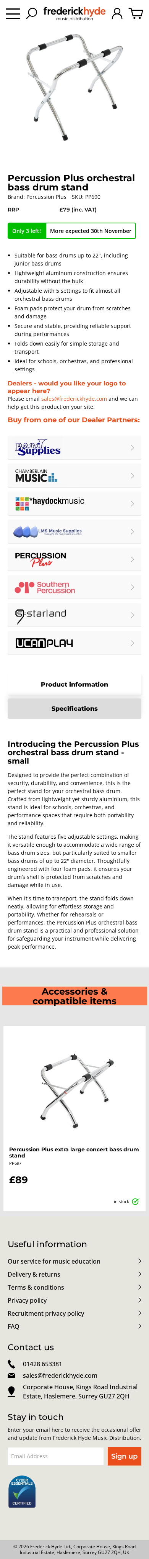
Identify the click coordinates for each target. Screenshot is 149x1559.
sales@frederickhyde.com (74, 398)
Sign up (124, 1456)
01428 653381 (42, 1364)
